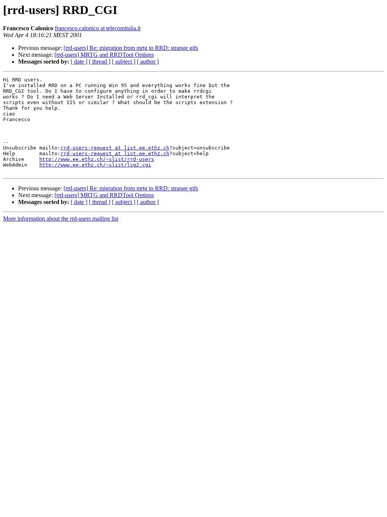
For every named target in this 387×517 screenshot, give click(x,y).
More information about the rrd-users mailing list (60, 218)
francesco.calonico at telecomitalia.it (98, 28)
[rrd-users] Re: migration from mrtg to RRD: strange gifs (130, 48)
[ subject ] (123, 61)
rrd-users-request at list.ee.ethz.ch (114, 148)
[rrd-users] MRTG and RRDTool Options (104, 54)
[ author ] (148, 61)
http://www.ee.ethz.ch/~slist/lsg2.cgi (95, 165)
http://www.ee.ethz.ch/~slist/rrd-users (96, 159)
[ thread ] (99, 61)
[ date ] (79, 61)
